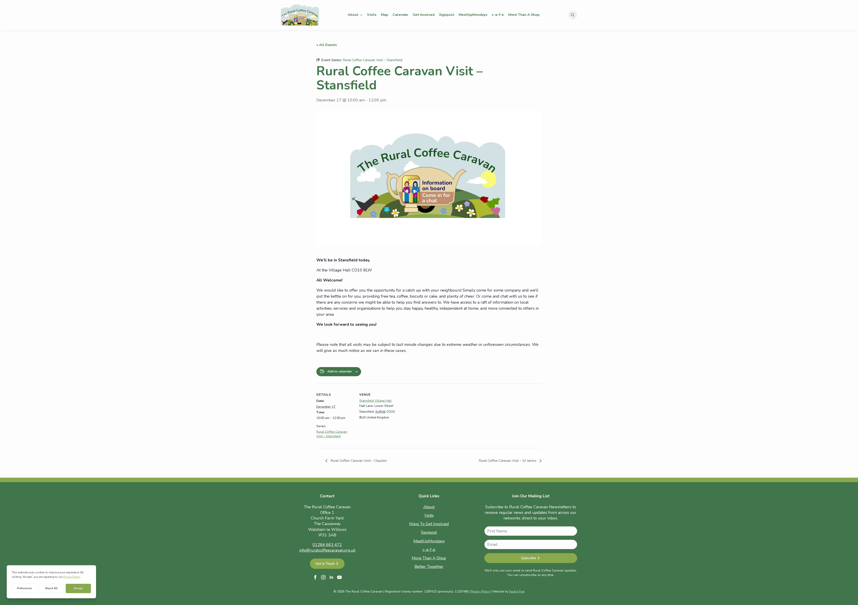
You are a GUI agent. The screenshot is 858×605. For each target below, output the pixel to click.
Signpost (446, 14)
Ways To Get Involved (429, 524)
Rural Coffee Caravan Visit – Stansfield (331, 434)
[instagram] (323, 577)
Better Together (429, 566)
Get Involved (424, 14)
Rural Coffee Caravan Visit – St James (508, 460)
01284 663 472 (327, 544)
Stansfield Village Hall (375, 401)
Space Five (517, 591)
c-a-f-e (498, 14)
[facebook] (315, 577)
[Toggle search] (572, 15)
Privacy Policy (480, 591)
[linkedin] (331, 577)
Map (384, 14)
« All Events (326, 44)
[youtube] (339, 577)
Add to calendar (339, 371)
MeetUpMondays (473, 14)
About (353, 14)
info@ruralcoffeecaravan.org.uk (327, 550)
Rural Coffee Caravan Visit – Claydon (358, 460)
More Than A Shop (524, 14)
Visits (371, 14)
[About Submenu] (361, 15)
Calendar (400, 14)
